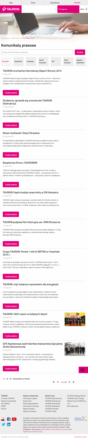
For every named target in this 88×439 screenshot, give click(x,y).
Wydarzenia (18, 61)
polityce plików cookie (47, 429)
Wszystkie (5, 61)
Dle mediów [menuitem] (5, 403)
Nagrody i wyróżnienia (80, 61)
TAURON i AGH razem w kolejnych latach (25, 314)
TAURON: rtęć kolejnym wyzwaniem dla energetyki (30, 284)
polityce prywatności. (61, 429)
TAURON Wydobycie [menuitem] (52, 406)
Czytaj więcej (11, 92)
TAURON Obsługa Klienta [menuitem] (76, 395)
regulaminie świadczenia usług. (33, 431)
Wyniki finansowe (42, 61)
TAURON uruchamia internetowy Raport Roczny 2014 (32, 71)
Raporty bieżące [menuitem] (29, 408)
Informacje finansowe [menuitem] (31, 406)
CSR (53, 61)
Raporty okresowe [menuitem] (29, 411)
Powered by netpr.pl (80, 437)
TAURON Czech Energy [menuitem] (75, 398)
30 (11, 378)
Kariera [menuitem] (3, 408)
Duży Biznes (54, 2)
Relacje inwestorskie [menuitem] (8, 401)
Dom (11, 2)
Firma (33, 2)
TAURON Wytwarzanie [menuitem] (53, 398)
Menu (82, 9)
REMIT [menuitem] (3, 406)
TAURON (77, 2)
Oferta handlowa (67, 61)
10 (4, 378)
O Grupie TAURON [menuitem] (7, 398)
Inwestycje (30, 61)
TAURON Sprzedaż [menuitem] (51, 408)
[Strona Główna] (11, 9)
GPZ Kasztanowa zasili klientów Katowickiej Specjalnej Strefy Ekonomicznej (32, 345)
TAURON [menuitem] (4, 395)
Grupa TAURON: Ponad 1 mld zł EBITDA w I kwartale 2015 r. (31, 253)
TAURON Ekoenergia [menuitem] (52, 403)
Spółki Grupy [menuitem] (50, 395)
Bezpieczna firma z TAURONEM (20, 163)
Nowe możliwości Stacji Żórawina (21, 133)
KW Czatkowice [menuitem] (72, 406)
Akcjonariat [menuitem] (27, 401)
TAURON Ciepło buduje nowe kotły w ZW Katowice (30, 192)
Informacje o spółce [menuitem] (30, 398)
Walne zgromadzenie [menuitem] (30, 403)
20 (7, 378)
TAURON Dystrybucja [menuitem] (53, 401)
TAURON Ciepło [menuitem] (50, 411)
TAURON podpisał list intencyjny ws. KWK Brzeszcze (31, 222)
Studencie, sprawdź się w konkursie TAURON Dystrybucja (27, 101)
